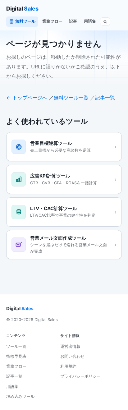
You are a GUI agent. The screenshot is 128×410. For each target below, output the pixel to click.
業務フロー (52, 21)
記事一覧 (105, 97)
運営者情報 (70, 346)
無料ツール (25, 21)
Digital (22, 8)
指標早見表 (16, 356)
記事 (73, 21)
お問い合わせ (72, 356)
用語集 (90, 21)
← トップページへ (26, 97)
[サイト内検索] (105, 21)
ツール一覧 (16, 346)
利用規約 (68, 366)
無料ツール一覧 (71, 97)
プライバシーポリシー (80, 376)
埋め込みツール (20, 396)
